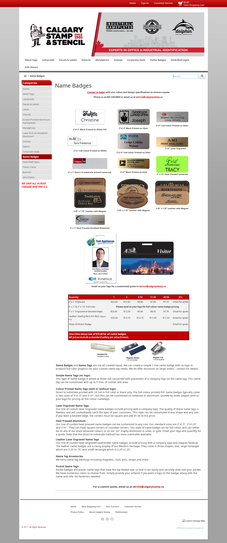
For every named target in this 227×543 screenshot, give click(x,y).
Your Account (112, 506)
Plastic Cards (29, 167)
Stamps (118, 60)
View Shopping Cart (194, 5)
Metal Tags (31, 60)
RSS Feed (107, 519)
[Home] (25, 75)
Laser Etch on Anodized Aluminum (35, 134)
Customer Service (163, 3)
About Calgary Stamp (99, 512)
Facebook (102, 519)
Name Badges (158, 60)
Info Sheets (31, 67)
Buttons (27, 172)
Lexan (26, 109)
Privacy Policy (77, 512)
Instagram (112, 519)
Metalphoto (102, 60)
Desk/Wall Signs (180, 60)
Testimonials (121, 512)
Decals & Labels (68, 60)
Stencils (86, 60)
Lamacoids (48, 60)
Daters (26, 146)
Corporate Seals (136, 60)
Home (133, 3)
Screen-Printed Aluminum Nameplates (36, 121)
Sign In (145, 3)
